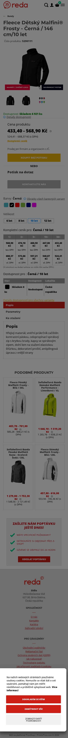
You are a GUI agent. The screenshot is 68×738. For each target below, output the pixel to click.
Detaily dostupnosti (19, 117)
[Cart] (57, 5)
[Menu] (62, 5)
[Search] (46, 5)
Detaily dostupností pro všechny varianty (28, 300)
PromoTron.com (44, 735)
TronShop (30, 735)
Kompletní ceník (17, 140)
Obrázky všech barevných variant (46, 198)
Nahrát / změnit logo (17, 87)
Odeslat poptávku (34, 559)
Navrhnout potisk (52, 87)
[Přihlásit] (52, 5)
